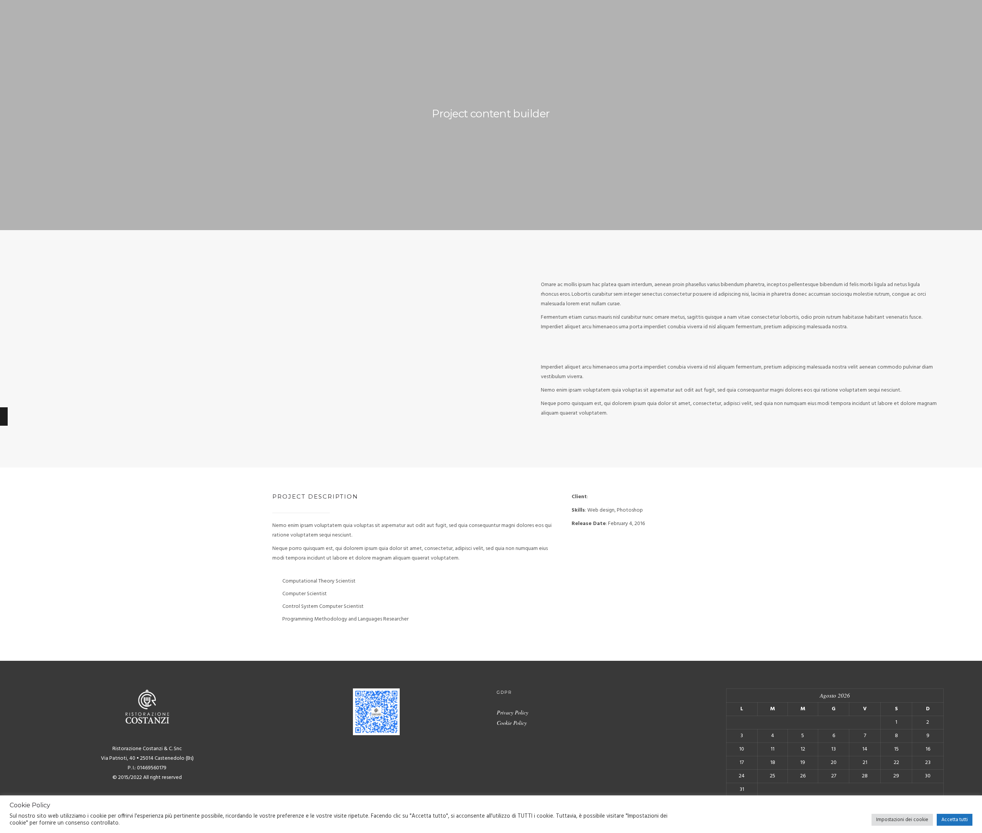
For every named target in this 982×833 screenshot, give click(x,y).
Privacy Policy (512, 712)
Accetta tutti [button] (954, 820)
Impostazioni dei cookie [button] (902, 820)
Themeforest (604, 496)
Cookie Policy (512, 722)
